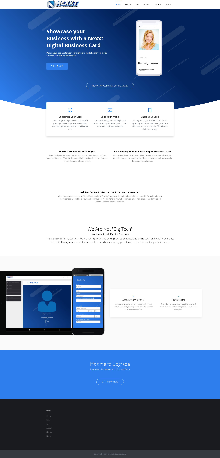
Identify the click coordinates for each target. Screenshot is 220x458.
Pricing (128, 4)
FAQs (48, 424)
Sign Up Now (57, 66)
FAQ (137, 4)
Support (146, 4)
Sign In (48, 436)
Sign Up (49, 432)
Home (118, 4)
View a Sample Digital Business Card (110, 86)
